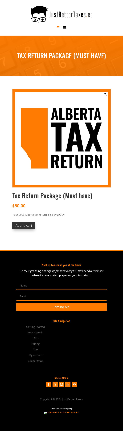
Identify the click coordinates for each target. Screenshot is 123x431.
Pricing (35, 344)
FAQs (36, 338)
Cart (35, 349)
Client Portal (35, 360)
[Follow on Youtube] (74, 384)
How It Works (35, 332)
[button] (105, 94)
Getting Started (35, 327)
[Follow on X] (55, 384)
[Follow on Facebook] (48, 384)
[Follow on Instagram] (61, 384)
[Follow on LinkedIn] (67, 384)
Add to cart (24, 225)
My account (35, 355)
